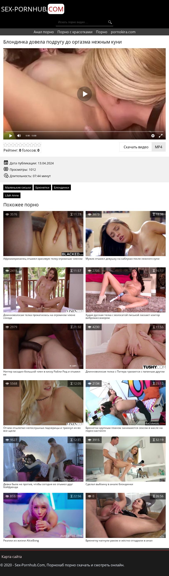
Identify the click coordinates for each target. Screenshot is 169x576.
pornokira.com (123, 31)
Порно (101, 31)
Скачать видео (142, 147)
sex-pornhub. (32, 8)
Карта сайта (12, 556)
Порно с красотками (74, 31)
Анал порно (44, 31)
